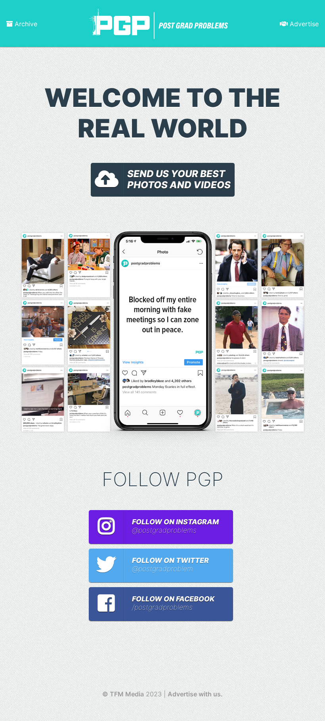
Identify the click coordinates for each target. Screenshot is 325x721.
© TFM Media (123, 694)
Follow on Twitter (170, 564)
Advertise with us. (195, 694)
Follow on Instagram (175, 526)
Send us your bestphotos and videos (179, 179)
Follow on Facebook (173, 603)
